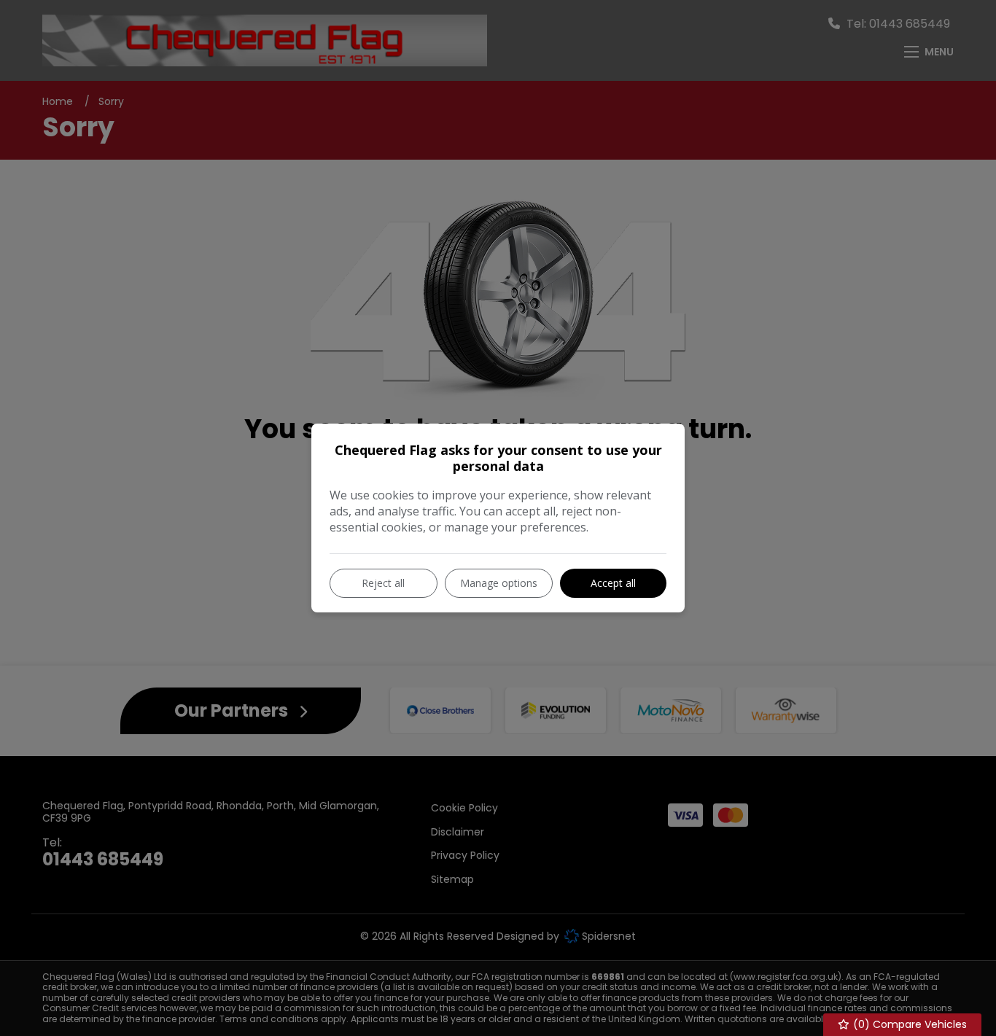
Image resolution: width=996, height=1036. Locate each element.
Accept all (613, 583)
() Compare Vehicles (908, 1024)
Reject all (383, 583)
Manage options (498, 583)
